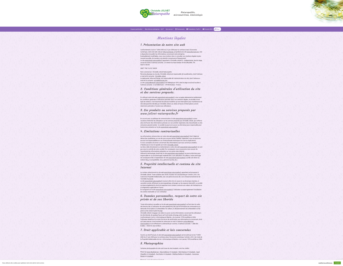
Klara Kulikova (164, 252)
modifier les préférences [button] (325, 263)
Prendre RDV (208, 29)
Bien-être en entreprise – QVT (154, 29)
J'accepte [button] (337, 262)
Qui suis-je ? (169, 29)
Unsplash (174, 252)
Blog (217, 29)
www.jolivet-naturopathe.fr (153, 60)
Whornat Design (168, 52)
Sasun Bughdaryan (153, 252)
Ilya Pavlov (159, 254)
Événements (181, 29)
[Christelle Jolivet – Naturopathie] (155, 12)
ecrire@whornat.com (160, 80)
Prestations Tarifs (194, 29)
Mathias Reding (177, 254)
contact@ (186, 221)
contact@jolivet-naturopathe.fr (155, 82)
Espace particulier (136, 29)
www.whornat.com (193, 52)
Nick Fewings (183, 252)
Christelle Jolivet (160, 76)
